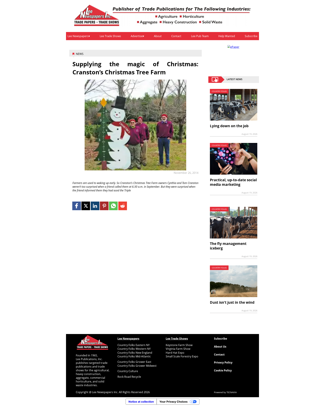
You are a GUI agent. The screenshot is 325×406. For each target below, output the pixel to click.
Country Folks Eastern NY (133, 345)
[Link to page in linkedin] (95, 206)
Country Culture (127, 371)
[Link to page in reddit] (122, 206)
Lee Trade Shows (110, 36)
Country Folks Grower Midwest (137, 366)
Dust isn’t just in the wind (232, 302)
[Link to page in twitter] (85, 206)
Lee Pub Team (200, 36)
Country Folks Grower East (134, 362)
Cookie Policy (223, 370)
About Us (220, 346)
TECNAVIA (231, 392)
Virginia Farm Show (178, 349)
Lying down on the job (229, 125)
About (158, 36)
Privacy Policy (223, 362)
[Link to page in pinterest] (104, 206)
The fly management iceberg (228, 246)
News (79, 54)
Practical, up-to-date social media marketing (233, 182)
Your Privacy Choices (173, 401)
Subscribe (251, 36)
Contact (176, 36)
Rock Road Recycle (129, 377)
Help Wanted (226, 36)
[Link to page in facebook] (76, 206)
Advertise (137, 36)
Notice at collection (141, 401)
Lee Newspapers (78, 36)
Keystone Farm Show (179, 345)
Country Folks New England (134, 353)
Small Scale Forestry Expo (182, 356)
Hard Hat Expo (175, 353)
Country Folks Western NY (134, 349)
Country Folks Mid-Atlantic (134, 356)
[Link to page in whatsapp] (113, 206)
